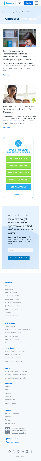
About (7, 386)
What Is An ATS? (11, 326)
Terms (7, 420)
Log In (19, 3)
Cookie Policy (10, 423)
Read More (6, 75)
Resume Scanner (11, 292)
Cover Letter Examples (13, 361)
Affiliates (8, 396)
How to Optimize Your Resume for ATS (19, 329)
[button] (10, 452)
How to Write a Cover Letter (15, 351)
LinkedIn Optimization (13, 302)
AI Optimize (9, 289)
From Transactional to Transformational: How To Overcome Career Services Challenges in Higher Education (17, 55)
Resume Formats (11, 336)
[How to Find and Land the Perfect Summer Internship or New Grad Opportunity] (19, 94)
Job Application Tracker (13, 306)
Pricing (7, 286)
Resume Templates (12, 339)
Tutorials (8, 312)
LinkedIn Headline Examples (15, 375)
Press (7, 390)
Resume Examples (12, 343)
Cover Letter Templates (13, 358)
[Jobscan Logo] (8, 3)
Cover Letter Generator (13, 309)
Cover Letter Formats (13, 354)
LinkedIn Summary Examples (15, 378)
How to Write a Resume (13, 333)
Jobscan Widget (11, 403)
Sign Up (28, 3)
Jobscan (7, 12)
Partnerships (10, 400)
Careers (8, 393)
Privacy (7, 417)
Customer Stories (11, 316)
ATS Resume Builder (12, 296)
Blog (12, 12)
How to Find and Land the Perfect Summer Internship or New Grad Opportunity (18, 109)
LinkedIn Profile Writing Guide (16, 371)
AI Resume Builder (12, 299)
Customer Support (12, 413)
